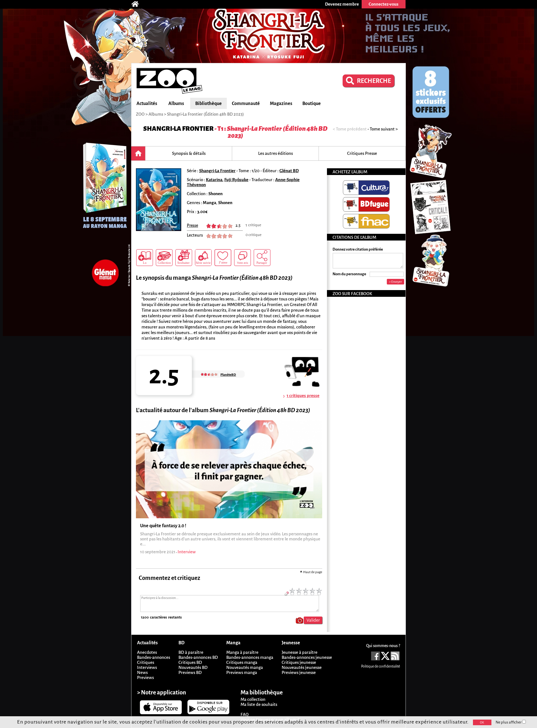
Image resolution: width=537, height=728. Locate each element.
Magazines (281, 103)
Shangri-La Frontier (178, 128)
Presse (192, 225)
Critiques (145, 662)
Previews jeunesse (299, 672)
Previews (145, 677)
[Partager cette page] (262, 257)
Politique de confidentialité (380, 666)
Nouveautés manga (244, 667)
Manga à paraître (242, 652)
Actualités (146, 103)
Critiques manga (241, 662)
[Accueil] (137, 4)
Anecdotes (147, 652)
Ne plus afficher (509, 722)
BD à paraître (190, 652)
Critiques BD (190, 662)
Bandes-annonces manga (249, 657)
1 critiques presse (303, 395)
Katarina (214, 179)
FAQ (245, 714)
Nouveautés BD (193, 667)
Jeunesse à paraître (299, 652)
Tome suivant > (384, 129)
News (142, 672)
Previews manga (241, 672)
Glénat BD (289, 170)
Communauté (246, 103)
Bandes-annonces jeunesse (307, 657)
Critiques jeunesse (299, 662)
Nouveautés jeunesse (302, 667)
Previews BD (190, 672)
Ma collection (253, 699)
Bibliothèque (208, 103)
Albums (176, 103)
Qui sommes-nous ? (383, 645)
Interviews (147, 667)
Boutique (311, 103)
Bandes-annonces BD (198, 657)
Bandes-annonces (153, 657)
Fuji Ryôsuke (236, 179)
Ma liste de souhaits (259, 704)
